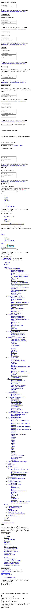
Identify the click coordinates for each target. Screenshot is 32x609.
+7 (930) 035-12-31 (6, 260)
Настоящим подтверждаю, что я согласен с (14, 10)
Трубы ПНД (11, 464)
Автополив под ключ (14, 507)
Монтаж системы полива (11, 563)
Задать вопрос (5, 568)
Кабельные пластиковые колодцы (17, 461)
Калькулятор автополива (11, 562)
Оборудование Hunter (14, 268)
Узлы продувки (12, 477)
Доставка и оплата (9, 206)
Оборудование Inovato (14, 331)
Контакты (7, 200)
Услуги (6, 197)
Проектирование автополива (12, 560)
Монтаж (10, 509)
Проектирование (12, 510)
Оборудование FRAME (14, 484)
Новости (6, 205)
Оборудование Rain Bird (15, 296)
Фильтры (10, 463)
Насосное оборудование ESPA (16, 397)
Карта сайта (7, 544)
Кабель (10, 466)
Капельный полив (13, 357)
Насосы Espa (8, 553)
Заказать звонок (5, 224)
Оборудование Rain (13, 314)
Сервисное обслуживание (15, 512)
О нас (5, 203)
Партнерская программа (15, 506)
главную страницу (6, 532)
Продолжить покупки (6, 145)
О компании (7, 536)
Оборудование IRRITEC (15, 481)
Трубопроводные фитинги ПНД (17, 337)
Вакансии (7, 541)
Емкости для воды (13, 418)
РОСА (6, 199)
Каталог (6, 196)
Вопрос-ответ (11, 515)
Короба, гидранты (13, 392)
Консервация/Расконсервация (16, 513)
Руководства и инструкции (15, 517)
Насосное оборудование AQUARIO (18, 412)
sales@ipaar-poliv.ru (6, 574)
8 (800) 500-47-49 (6, 258)
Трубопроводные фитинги (12, 551)
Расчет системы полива (17, 224)
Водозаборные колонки (14, 417)
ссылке (24, 189)
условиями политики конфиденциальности (13, 11)
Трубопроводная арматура (15, 467)
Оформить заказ (17, 145)
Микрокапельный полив (15, 379)
